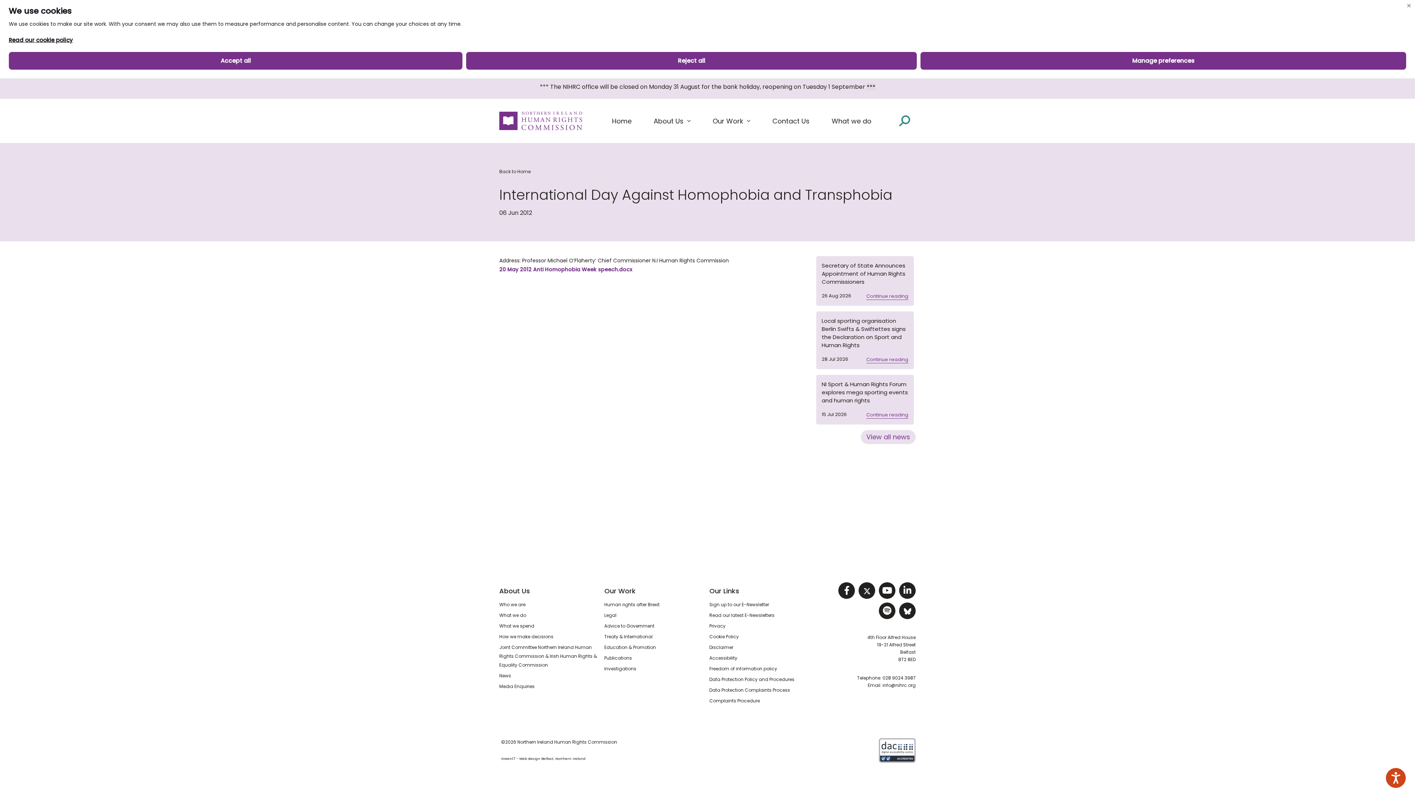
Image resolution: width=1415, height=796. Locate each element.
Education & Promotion (630, 647)
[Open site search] (905, 120)
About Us (514, 591)
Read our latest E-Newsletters (742, 615)
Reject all (691, 60)
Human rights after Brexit (632, 604)
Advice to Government (629, 626)
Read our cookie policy (41, 40)
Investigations (620, 669)
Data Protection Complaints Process (749, 690)
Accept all (236, 60)
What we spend (516, 626)
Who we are (512, 604)
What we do (512, 615)
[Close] (1408, 5)
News (505, 676)
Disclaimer (721, 647)
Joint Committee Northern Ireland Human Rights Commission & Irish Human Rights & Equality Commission (548, 656)
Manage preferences (1163, 60)
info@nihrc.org (899, 685)
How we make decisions (526, 636)
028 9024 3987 (899, 678)
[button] (672, 121)
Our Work (620, 591)
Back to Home (515, 171)
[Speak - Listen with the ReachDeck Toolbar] (1396, 778)
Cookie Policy (724, 636)
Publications (618, 658)
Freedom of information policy (743, 669)
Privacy (717, 626)
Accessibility (723, 658)
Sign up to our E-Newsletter (739, 604)
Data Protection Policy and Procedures (751, 679)
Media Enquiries (517, 686)
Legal (610, 615)
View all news (888, 436)
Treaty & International (628, 636)
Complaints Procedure (734, 701)
